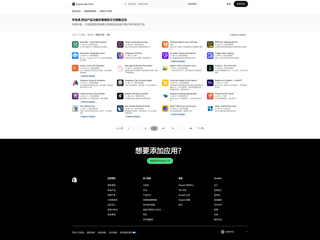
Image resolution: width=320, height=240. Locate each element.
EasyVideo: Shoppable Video (92, 53)
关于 (216, 185)
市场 (145, 190)
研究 (180, 205)
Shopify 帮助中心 (186, 185)
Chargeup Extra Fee (133, 53)
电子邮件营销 (149, 205)
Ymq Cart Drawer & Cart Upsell (183, 80)
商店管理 (112, 214)
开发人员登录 (78, 232)
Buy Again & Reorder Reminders (138, 66)
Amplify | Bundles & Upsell (136, 94)
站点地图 (113, 232)
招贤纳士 (218, 190)
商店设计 (112, 205)
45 (191, 128)
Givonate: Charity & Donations (183, 53)
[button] (92, 44)
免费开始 (241, 4)
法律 (216, 214)
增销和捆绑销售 (150, 200)
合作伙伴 (218, 205)
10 (163, 128)
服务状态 (218, 219)
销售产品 (112, 195)
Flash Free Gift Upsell (224, 94)
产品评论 (147, 195)
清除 (108, 35)
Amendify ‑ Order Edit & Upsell (93, 42)
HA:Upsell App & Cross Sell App (183, 42)
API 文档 (182, 190)
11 (173, 128)
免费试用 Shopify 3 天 (160, 161)
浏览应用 (192, 4)
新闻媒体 (218, 200)
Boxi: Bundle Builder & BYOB (137, 106)
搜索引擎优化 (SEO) (152, 209)
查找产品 (112, 190)
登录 (229, 4)
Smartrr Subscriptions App (136, 42)
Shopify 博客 (184, 200)
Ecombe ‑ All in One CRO (225, 66)
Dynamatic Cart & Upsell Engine (138, 80)
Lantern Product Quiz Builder (92, 94)
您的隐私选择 (126, 232)
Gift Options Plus (87, 106)
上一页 (120, 128)
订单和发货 (113, 200)
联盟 (216, 209)
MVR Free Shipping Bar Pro (226, 42)
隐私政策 (102, 232)
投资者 (217, 195)
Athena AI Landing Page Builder (183, 94)
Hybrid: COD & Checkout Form (183, 66)
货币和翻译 (148, 219)
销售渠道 (112, 185)
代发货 (146, 185)
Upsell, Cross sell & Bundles (92, 66)
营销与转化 (113, 209)
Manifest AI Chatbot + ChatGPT (228, 80)
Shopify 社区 (184, 195)
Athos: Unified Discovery (225, 106)
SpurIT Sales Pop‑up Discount (183, 106)
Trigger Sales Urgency (224, 53)
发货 (145, 214)
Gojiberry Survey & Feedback (92, 80)
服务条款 (91, 232)
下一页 (200, 128)
